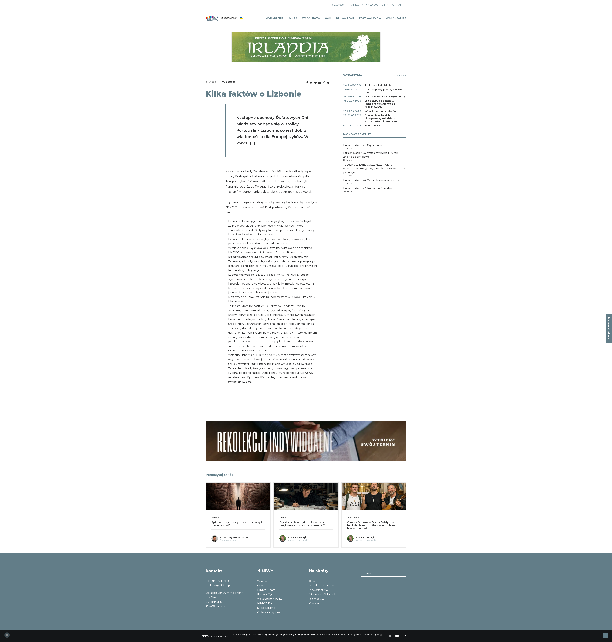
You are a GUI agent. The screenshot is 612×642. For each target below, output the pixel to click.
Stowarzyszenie (319, 590)
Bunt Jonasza (373, 125)
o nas (293, 18)
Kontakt (396, 5)
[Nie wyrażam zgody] (380, 635)
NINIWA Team (345, 18)
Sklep (385, 5)
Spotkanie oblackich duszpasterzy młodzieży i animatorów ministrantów (381, 118)
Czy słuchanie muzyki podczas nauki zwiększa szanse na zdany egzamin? (234, 524)
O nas (312, 581)
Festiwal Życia (370, 18)
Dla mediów (316, 598)
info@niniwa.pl (221, 585)
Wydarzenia (275, 18)
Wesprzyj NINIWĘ (608, 328)
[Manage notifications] (7, 635)
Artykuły (355, 5)
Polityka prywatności (322, 585)
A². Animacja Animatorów (380, 111)
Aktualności (337, 5)
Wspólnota (311, 18)
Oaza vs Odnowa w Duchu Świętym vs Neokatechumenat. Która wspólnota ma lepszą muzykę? (303, 525)
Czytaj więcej (400, 75)
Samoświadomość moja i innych (367, 522)
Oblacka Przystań (268, 612)
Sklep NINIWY (266, 607)
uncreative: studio (220, 636)
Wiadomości (229, 82)
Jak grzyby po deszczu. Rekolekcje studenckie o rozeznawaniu (380, 103)
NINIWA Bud (372, 5)
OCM (328, 18)
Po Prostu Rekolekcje (378, 85)
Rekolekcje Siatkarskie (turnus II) (385, 96)
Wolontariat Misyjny (269, 598)
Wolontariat (396, 18)
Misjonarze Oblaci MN (322, 594)
